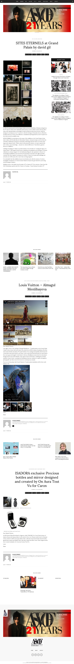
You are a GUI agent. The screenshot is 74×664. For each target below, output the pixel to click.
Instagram (62, 93)
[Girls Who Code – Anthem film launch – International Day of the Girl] (63, 259)
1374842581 (6, 578)
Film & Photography (34, 280)
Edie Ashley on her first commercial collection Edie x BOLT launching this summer (62, 458)
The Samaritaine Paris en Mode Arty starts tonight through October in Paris (28, 268)
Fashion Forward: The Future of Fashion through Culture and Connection (61, 77)
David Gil (40, 51)
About (51, 1)
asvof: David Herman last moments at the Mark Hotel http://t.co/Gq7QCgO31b (44, 446)
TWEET (39, 54)
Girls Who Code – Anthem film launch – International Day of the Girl (63, 268)
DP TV (35, 1)
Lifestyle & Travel (43, 280)
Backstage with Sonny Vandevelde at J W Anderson (27, 591)
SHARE (34, 54)
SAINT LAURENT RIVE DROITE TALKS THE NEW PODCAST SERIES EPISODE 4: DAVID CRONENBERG (10, 269)
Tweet (66, 93)
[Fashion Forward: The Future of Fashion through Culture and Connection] (61, 67)
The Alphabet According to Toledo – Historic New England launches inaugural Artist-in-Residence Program (61, 118)
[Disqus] (25, 200)
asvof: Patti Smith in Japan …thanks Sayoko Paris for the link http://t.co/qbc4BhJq (28, 446)
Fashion (21, 1)
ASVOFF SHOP (45, 1)
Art (26, 1)
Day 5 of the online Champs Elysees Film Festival (9, 457)
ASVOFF (39, 1)
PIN (43, 54)
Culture (30, 1)
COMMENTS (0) (29, 54)
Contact (56, 1)
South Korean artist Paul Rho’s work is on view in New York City (45, 267)
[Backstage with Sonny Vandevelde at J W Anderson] (28, 582)
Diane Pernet (40, 293)
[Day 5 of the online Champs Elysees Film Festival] (11, 448)
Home (17, 1)
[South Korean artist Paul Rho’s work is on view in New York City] (45, 259)
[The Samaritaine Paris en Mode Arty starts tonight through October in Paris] (28, 259)
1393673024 (58, 578)
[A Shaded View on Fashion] (37, 18)
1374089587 (40, 578)
